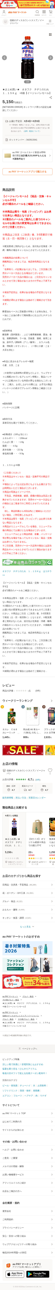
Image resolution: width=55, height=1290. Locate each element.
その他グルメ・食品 (10, 1000)
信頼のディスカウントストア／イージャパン (20, 1016)
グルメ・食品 (27, 996)
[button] (51, 97)
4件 (38, 779)
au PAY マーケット (10, 996)
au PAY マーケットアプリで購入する (28, 171)
